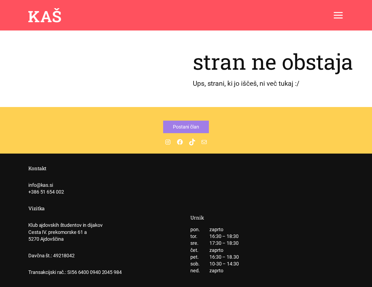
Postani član (186, 127)
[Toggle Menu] (338, 15)
